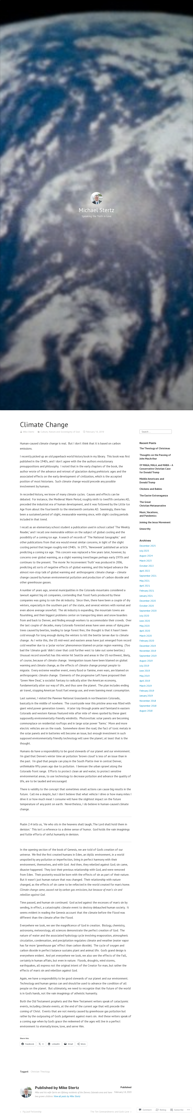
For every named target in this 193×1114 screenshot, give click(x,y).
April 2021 (144, 585)
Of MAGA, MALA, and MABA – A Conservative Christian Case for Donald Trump (156, 468)
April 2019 (144, 680)
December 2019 (147, 645)
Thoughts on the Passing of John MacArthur (155, 456)
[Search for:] (155, 431)
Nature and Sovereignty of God (64, 431)
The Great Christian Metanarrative (152, 503)
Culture (44, 431)
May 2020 (144, 625)
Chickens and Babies (150, 489)
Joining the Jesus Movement (155, 522)
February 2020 (146, 640)
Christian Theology (40, 1071)
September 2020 (148, 610)
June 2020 (144, 620)
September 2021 (148, 575)
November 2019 (147, 650)
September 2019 (148, 655)
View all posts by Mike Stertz (67, 1096)
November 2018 (147, 700)
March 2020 (145, 635)
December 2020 (147, 600)
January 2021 (146, 595)
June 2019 (144, 670)
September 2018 (148, 705)
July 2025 (144, 550)
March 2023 (145, 560)
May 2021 (144, 580)
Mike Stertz (28, 431)
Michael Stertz (96, 210)
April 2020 (144, 630)
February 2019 (146, 690)
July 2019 (144, 665)
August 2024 (146, 555)
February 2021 (146, 590)
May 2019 (144, 675)
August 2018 (146, 710)
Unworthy (144, 528)
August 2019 (146, 660)
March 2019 (145, 685)
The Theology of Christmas (154, 448)
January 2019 (146, 695)
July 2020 (144, 615)
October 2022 (146, 565)
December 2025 (147, 545)
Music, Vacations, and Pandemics (148, 514)
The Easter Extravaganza (153, 495)
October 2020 (146, 605)
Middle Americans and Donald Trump (151, 480)
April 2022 (144, 570)
